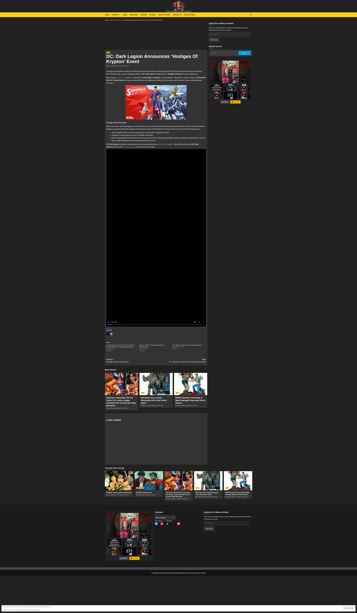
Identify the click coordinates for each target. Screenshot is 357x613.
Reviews (115, 15)
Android (123, 77)
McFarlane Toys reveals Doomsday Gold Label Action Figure (154, 400)
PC (131, 77)
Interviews (134, 15)
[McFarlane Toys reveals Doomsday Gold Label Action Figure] (156, 384)
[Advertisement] (156, 36)
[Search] (251, 14)
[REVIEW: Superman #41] (149, 480)
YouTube (143, 15)
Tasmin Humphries (112, 66)
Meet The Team (164, 15)
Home (107, 15)
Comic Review (110, 487)
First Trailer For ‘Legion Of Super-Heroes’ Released (186, 345)
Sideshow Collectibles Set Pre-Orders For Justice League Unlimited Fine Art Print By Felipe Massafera (178, 494)
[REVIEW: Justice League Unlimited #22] (119, 480)
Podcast (152, 15)
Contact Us (177, 15)
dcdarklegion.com (129, 147)
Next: (187, 361)
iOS (118, 77)
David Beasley (141, 494)
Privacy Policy (189, 15)
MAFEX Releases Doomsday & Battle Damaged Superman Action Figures (190, 400)
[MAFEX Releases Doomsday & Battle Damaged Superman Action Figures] (190, 384)
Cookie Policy (36, 610)
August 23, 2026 (122, 408)
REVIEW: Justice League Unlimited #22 (119, 492)
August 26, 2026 (123, 494)
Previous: (117, 361)
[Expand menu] (120, 15)
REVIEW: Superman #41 (144, 492)
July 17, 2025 (123, 66)
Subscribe (214, 39)
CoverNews (192, 573)
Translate (169, 521)
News (125, 15)
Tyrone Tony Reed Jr (112, 494)
